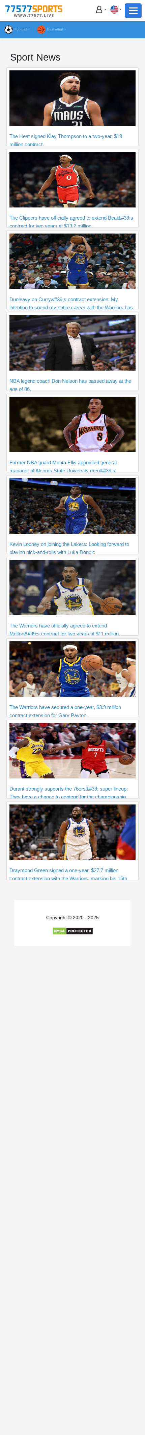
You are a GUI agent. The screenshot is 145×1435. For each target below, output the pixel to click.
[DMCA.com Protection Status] (72, 930)
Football (20, 29)
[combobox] (115, 9)
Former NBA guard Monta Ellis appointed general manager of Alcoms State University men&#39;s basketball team (63, 471)
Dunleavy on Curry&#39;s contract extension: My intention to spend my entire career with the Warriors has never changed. (71, 307)
